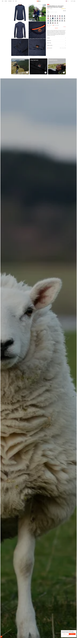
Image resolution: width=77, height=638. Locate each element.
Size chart (64, 10)
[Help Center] (1, 637)
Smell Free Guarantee (56, 25)
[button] (63, 8)
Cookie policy (73, 632)
